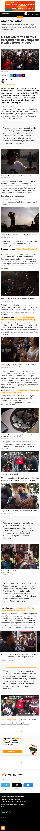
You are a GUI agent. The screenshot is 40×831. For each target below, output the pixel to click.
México (4, 723)
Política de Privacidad (7, 802)
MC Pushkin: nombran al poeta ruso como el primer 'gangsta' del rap (18, 318)
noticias (26, 723)
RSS (22, 804)
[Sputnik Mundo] (6, 14)
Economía (29, 780)
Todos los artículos (10, 84)
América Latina (6, 719)
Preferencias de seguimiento (10, 807)
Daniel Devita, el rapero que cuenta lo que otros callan (20, 391)
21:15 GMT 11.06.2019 (7, 46)
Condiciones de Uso (17, 796)
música (10, 723)
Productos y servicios (7, 799)
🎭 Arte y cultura (25, 719)
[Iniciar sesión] (29, 14)
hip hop (20, 723)
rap (15, 723)
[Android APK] (6, 812)
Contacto (17, 799)
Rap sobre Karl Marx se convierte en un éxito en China (17, 609)
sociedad (34, 719)
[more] (38, 660)
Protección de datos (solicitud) (10, 804)
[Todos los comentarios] (3, 828)
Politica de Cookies (21, 802)
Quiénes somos (6, 796)
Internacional (15, 719)
